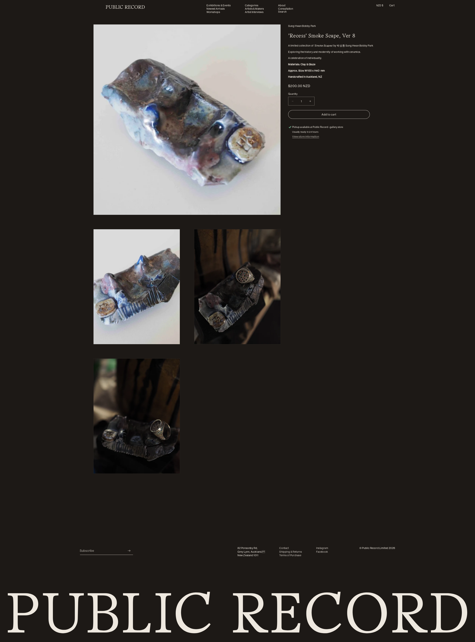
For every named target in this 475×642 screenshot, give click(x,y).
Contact (284, 548)
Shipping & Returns (290, 551)
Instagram (322, 548)
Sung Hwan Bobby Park (302, 26)
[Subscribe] (129, 550)
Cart (391, 5)
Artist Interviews (254, 12)
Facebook (322, 551)
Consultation (285, 8)
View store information (305, 136)
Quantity (292, 93)
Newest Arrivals (216, 8)
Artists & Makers (254, 8)
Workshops (213, 12)
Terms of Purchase (290, 555)
